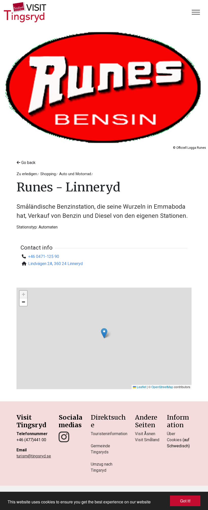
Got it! (185, 501)
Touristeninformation (109, 433)
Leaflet (141, 387)
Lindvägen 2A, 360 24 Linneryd (55, 263)
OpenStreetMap (162, 387)
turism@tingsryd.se (33, 456)
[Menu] (196, 12)
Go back (28, 162)
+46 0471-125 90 (43, 256)
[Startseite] (25, 12)
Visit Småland (147, 439)
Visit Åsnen (145, 433)
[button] (104, 333)
